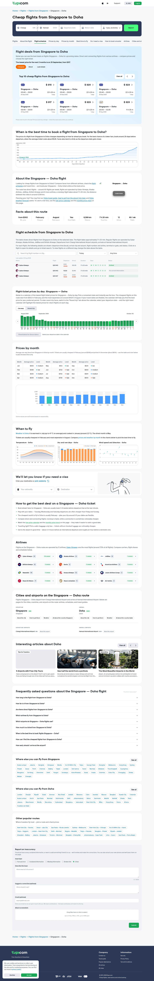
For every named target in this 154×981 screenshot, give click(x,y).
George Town (91, 765)
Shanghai (102, 765)
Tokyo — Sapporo (22, 831)
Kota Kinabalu (76, 773)
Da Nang (30, 773)
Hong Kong (122, 765)
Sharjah (28, 795)
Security (123, 955)
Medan (19, 776)
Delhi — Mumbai (56, 831)
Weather (46, 618)
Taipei (58, 769)
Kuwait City (122, 795)
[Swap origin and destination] (37, 28)
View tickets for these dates (28, 334)
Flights (23, 11)
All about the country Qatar (124, 618)
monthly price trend (53, 523)
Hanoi (84, 769)
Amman (52, 795)
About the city (21, 618)
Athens (126, 802)
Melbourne (112, 765)
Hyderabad (58, 802)
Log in (138, 3)
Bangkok (41, 765)
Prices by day (54, 41)
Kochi (32, 798)
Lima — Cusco (110, 835)
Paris (129, 798)
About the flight (26, 41)
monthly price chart (84, 201)
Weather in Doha (22, 433)
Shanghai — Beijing (23, 835)
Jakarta (32, 765)
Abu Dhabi (61, 795)
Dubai (86, 773)
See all (134, 760)
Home (15, 11)
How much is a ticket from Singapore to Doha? (34, 727)
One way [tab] (21, 308)
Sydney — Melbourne (79, 827)
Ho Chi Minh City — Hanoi (117, 827)
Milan (100, 802)
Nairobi (114, 798)
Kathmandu (60, 798)
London (65, 769)
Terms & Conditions (126, 962)
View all (119, 76)
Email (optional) (20, 897)
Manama (79, 795)
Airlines (126, 41)
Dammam (97, 798)
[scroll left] (18, 321)
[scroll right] (136, 321)
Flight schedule (40, 41)
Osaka (93, 773)
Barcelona (48, 802)
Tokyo (81, 765)
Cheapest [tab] (21, 67)
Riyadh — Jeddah (116, 831)
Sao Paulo (40, 798)
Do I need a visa (96, 41)
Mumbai (92, 769)
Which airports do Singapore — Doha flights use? (34, 721)
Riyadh (36, 795)
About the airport (45, 631)
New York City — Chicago (97, 827)
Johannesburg (78, 798)
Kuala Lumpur (22, 765)
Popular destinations (105, 962)
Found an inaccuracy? (130, 692)
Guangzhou (124, 769)
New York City (91, 802)
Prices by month (67, 41)
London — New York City (40, 831)
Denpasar (50, 765)
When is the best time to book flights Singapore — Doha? (37, 733)
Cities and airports (139, 41)
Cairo (87, 795)
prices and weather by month (89, 438)
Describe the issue (21, 866)
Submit (133, 925)
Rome (119, 802)
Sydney (132, 765)
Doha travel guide (50, 198)
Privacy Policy (125, 959)
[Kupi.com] (20, 3)
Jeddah (70, 795)
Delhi (48, 773)
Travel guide (102, 959)
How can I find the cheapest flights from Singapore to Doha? (39, 739)
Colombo (102, 773)
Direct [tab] (31, 67)
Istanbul (95, 795)
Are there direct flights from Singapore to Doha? (34, 709)
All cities (101, 968)
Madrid (106, 798)
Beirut (89, 798)
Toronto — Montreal (56, 835)
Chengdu (28, 776)
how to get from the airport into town (72, 198)
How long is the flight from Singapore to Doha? (34, 697)
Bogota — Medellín (71, 831)
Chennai (42, 769)
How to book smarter (113, 41)
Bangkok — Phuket (101, 831)
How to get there (34, 618)
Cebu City (111, 773)
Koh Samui (75, 769)
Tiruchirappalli (112, 769)
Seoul (27, 769)
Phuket (19, 769)
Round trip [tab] (31, 308)
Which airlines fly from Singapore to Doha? (32, 715)
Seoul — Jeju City (42, 827)
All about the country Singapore (63, 618)
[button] (22, 322)
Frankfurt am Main (23, 806)
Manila (59, 765)
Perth (34, 769)
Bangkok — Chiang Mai (73, 835)
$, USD (128, 3)
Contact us (102, 955)
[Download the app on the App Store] (103, 3)
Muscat (103, 795)
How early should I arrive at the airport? (31, 745)
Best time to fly (82, 41)
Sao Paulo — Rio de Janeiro (60, 827)
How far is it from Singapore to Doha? (30, 703)
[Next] (132, 76)
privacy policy (16, 969)
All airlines (102, 965)
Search (131, 28)
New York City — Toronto (25, 827)
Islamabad (79, 802)
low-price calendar (63, 201)
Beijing (50, 769)
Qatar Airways (71, 547)
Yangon (55, 773)
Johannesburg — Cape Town (93, 835)
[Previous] (127, 76)
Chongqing (121, 773)
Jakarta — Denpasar (39, 835)
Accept (29, 975)
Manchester (30, 802)
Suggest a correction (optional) (25, 884)
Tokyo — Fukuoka (85, 831)
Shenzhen (40, 773)
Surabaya (65, 773)
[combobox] (27, 28)
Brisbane (101, 769)
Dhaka (131, 773)
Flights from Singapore (38, 11)
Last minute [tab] (41, 67)
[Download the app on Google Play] (108, 3)
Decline (12, 975)
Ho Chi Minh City (70, 765)
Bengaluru (20, 773)
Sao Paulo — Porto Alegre (127, 835)
